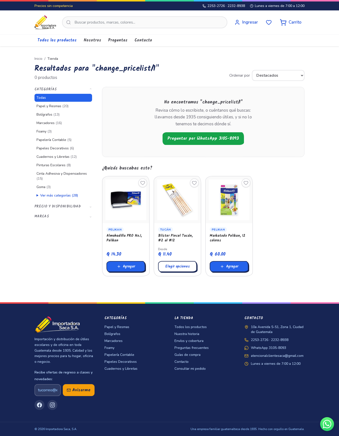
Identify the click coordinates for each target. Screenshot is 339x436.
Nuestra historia (186, 334)
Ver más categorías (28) (59, 195)
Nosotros (92, 40)
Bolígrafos (48, 114)
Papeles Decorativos (55, 148)
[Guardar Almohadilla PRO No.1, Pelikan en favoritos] (142, 182)
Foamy (44, 131)
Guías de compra (187, 354)
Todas (41, 97)
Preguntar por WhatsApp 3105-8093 (203, 138)
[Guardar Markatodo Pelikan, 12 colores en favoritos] (245, 182)
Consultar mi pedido (190, 368)
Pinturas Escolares (53, 165)
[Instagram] (52, 405)
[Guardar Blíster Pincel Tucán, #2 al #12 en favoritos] (194, 182)
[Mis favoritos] (269, 22)
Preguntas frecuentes (191, 347)
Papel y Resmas (52, 106)
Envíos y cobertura (188, 340)
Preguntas (118, 40)
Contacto (143, 40)
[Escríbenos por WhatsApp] (327, 424)
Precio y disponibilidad (63, 206)
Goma (43, 187)
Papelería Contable (53, 139)
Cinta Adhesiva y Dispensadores (61, 176)
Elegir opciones (177, 266)
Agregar (129, 266)
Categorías (63, 89)
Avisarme (81, 390)
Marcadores (49, 123)
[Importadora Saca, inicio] (45, 22)
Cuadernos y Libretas (56, 156)
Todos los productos (57, 40)
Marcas (63, 216)
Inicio (38, 58)
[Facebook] (39, 405)
